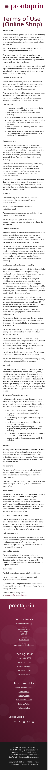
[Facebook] (15, 722)
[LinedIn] (24, 722)
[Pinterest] (33, 722)
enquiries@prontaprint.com (16, 595)
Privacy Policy (24, 695)
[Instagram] (29, 722)
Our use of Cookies (24, 700)
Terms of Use (24, 691)
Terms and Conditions (24, 687)
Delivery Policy (24, 708)
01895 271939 (24, 639)
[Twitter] (19, 722)
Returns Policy (24, 704)
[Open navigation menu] (7, 6)
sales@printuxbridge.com (24, 645)
